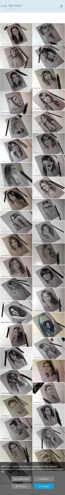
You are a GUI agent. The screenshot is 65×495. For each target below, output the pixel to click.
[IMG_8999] (49, 460)
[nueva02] (16, 312)
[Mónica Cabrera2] (16, 126)
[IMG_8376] (49, 78)
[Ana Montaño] (49, 348)
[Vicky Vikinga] (16, 406)
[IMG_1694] (16, 451)
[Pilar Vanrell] (49, 34)
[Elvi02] (16, 289)
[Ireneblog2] (49, 437)
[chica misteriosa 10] (16, 175)
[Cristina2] (16, 428)
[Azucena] (16, 80)
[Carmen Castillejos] (49, 232)
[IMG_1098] (49, 415)
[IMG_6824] (16, 267)
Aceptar (45, 486)
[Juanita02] (49, 276)
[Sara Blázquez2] (49, 166)
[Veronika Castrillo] (16, 103)
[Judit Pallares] (49, 209)
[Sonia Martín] (49, 56)
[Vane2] (16, 198)
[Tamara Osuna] (16, 57)
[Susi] (49, 100)
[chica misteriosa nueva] (49, 324)
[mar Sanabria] (16, 151)
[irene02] (49, 188)
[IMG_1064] (16, 245)
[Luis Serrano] (11, 6)
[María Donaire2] (49, 393)
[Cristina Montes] (49, 254)
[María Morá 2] (16, 34)
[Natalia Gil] (49, 370)
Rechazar (22, 486)
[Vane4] (16, 358)
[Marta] (16, 335)
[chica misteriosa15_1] (16, 382)
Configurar (44, 479)
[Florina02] (49, 122)
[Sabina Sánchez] (49, 143)
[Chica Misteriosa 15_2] (16, 222)
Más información (21, 479)
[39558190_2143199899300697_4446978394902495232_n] (49, 300)
